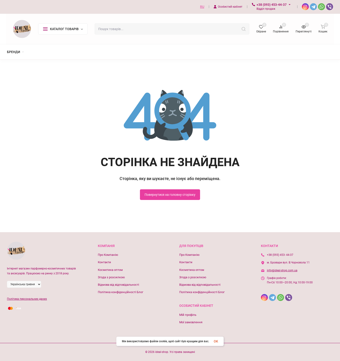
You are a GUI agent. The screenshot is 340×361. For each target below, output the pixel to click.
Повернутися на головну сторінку (170, 194)
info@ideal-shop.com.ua (282, 270)
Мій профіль (187, 315)
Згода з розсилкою (111, 277)
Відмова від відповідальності (118, 284)
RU (202, 6)
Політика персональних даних (27, 299)
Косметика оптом (110, 270)
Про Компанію (108, 254)
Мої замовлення (190, 322)
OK (216, 341)
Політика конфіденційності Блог (120, 292)
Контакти (104, 262)
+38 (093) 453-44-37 (272, 4)
